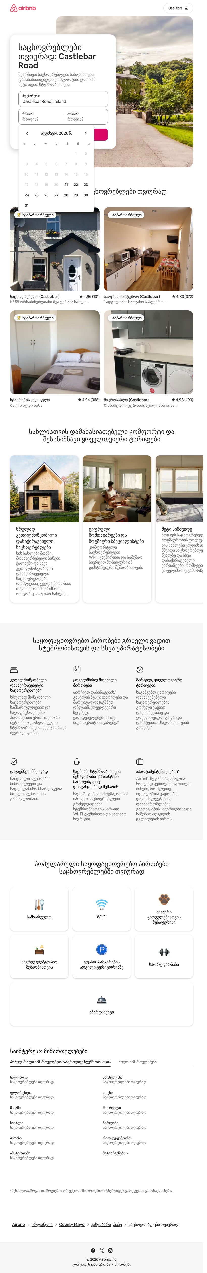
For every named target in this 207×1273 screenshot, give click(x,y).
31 (27, 205)
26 (46, 195)
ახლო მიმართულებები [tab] (138, 1061)
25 (37, 195)
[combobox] (63, 101)
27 (56, 195)
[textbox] (40, 119)
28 (66, 195)
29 (76, 195)
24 (27, 195)
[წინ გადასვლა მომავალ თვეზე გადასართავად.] (85, 133)
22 (76, 184)
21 (66, 184)
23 (86, 184)
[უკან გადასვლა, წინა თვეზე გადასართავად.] (27, 133)
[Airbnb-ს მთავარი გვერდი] (23, 8)
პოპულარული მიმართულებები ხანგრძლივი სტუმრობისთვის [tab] (60, 1061)
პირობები (123, 1264)
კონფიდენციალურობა (91, 1264)
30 (86, 195)
